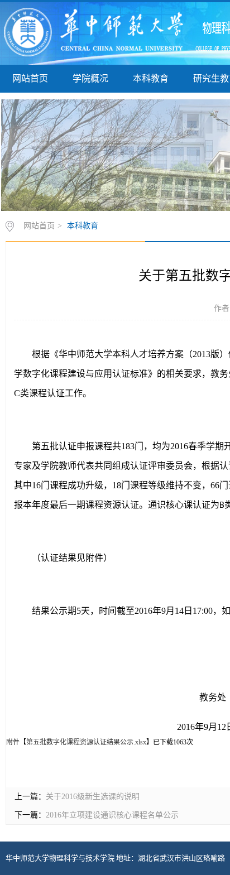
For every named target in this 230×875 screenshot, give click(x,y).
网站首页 (30, 78)
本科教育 (151, 78)
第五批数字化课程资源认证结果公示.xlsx (86, 742)
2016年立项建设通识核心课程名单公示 (112, 815)
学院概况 (90, 78)
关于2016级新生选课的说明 (93, 796)
